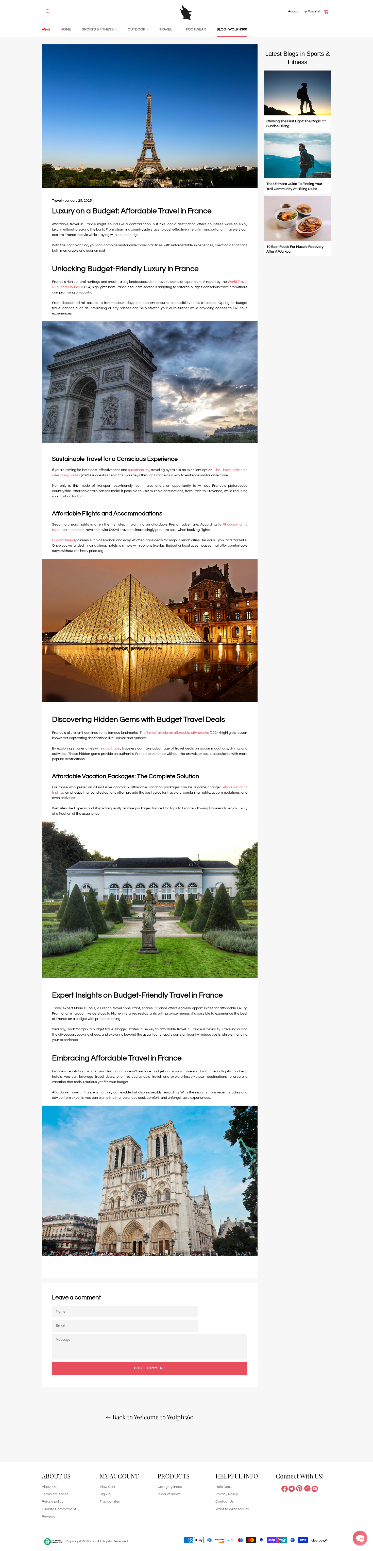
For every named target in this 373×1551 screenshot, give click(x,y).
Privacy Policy (226, 1494)
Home (66, 29)
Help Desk (223, 1487)
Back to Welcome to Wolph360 (152, 1417)
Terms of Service (55, 1494)
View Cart (107, 1487)
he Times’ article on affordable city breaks (175, 733)
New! (46, 29)
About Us (49, 1487)
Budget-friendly (64, 540)
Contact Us (224, 1501)
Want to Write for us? (232, 1509)
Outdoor (137, 29)
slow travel (111, 748)
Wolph (91, 1541)
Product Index (169, 1494)
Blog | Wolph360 (232, 29)
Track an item (110, 1501)
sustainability (138, 470)
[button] (360, 1538)
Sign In (105, 1494)
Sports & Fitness (98, 29)
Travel (166, 29)
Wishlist (313, 11)
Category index (170, 1487)
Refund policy (52, 1501)
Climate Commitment (59, 1509)
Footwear (196, 29)
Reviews (48, 1516)
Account (295, 11)
